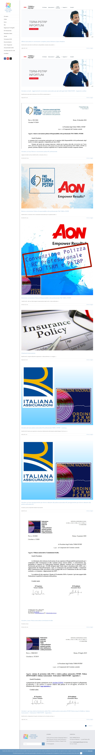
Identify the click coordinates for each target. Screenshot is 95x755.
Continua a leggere (89, 48)
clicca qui (90, 751)
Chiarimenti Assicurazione (28, 353)
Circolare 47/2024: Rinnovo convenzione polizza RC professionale (39, 151)
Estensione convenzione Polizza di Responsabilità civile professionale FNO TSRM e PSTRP (46, 298)
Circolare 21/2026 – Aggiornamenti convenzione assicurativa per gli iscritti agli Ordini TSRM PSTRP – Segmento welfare (53, 91)
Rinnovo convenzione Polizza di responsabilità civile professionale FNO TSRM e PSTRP (45, 211)
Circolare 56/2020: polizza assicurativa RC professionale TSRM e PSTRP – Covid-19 (43, 428)
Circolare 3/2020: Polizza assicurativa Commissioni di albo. (37, 620)
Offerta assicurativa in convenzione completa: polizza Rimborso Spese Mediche (43, 41)
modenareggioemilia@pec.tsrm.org (80, 742)
